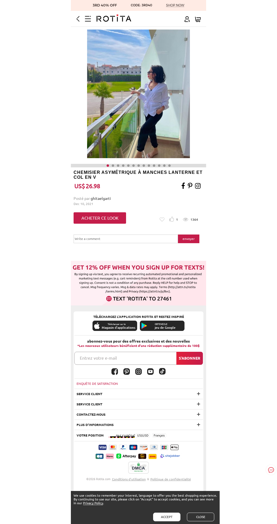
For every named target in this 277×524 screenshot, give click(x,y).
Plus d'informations (95, 425)
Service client (89, 394)
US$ (140, 435)
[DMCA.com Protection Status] (138, 468)
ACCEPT (167, 517)
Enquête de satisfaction (97, 383)
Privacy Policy (93, 503)
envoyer (189, 238)
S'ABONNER (189, 358)
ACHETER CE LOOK (99, 218)
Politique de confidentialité (170, 479)
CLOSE (200, 517)
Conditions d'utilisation (129, 479)
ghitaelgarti (101, 198)
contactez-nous (91, 414)
